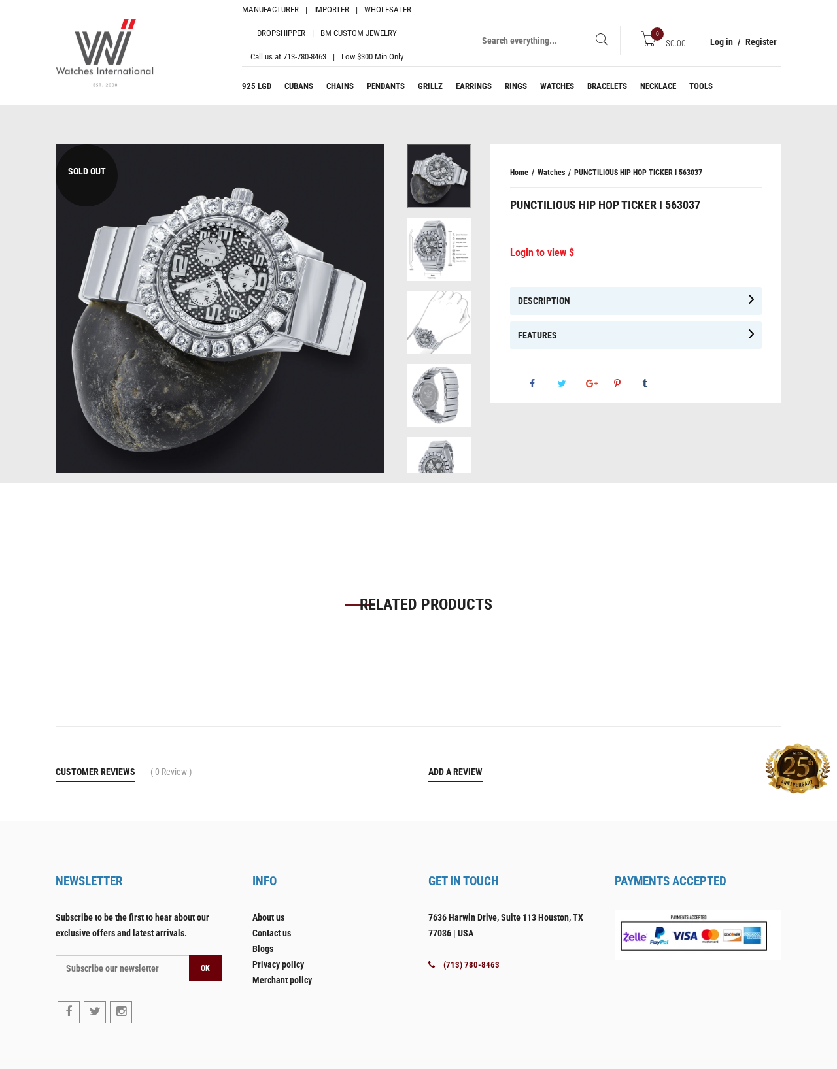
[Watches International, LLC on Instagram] (121, 1012)
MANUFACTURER (270, 9)
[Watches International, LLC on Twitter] (95, 1012)
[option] (439, 181)
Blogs (262, 949)
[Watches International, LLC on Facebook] (69, 1012)
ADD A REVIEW (455, 771)
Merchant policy (282, 980)
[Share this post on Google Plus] (599, 383)
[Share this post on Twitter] (571, 383)
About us (268, 917)
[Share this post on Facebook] (543, 383)
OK (205, 968)
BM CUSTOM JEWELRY (358, 33)
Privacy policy (278, 964)
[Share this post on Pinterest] (627, 383)
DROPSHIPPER (281, 33)
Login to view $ (542, 252)
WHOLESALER (387, 9)
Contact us (271, 933)
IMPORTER (331, 9)
